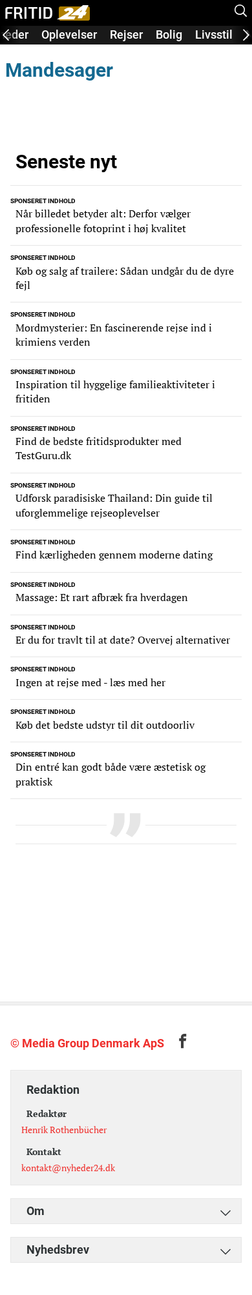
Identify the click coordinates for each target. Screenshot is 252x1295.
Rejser (126, 34)
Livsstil (214, 34)
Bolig (169, 34)
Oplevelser (69, 34)
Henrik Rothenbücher (64, 1129)
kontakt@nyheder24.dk (68, 1168)
